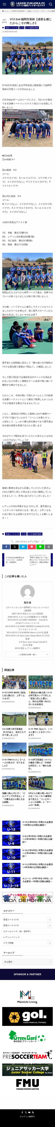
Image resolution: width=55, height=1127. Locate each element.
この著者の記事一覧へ (27, 654)
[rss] (33, 1112)
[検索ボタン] (50, 4)
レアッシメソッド (11, 937)
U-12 (22, 27)
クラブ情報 (8, 942)
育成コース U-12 (12, 27)
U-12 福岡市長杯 (32, 27)
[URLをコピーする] (49, 546)
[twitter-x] (25, 1112)
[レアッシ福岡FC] (27, 4)
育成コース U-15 (11, 919)
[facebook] (22, 1112)
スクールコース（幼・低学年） (17, 931)
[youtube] (29, 1112)
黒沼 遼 (27, 602)
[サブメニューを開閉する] (50, 920)
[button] (6, 546)
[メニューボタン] (4, 4)
